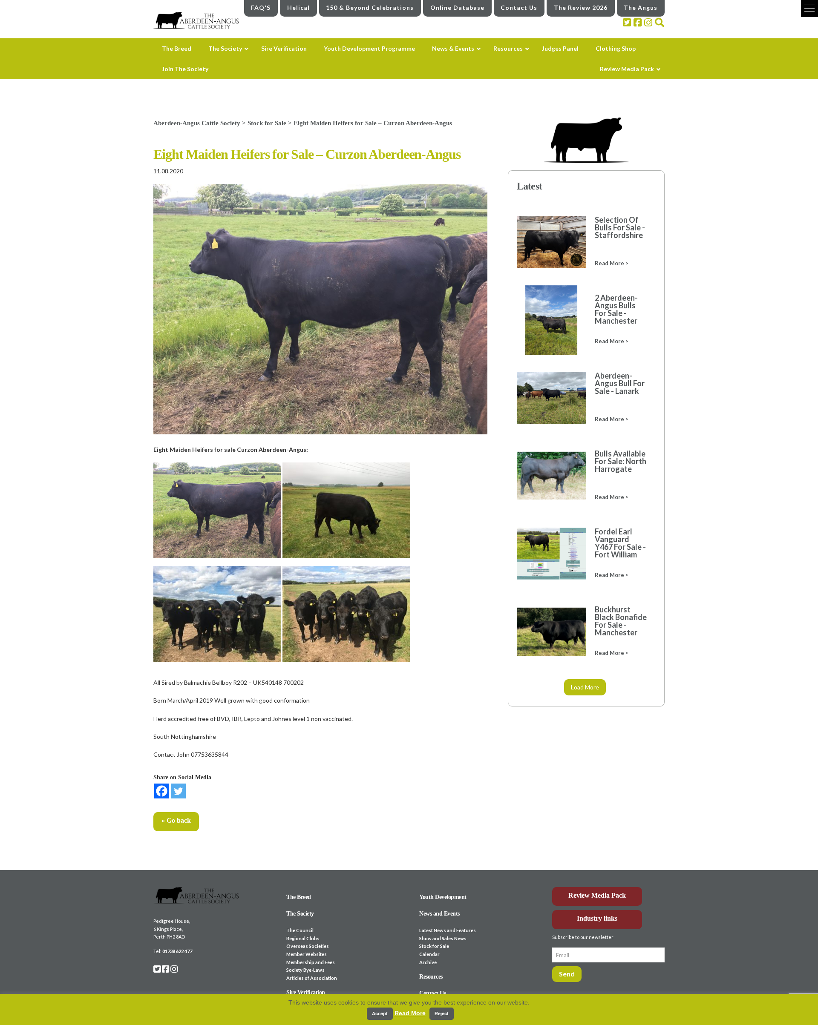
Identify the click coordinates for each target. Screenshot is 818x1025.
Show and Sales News (443, 938)
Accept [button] (380, 1013)
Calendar (429, 954)
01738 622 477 (177, 951)
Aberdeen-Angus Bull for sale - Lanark (620, 383)
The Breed (298, 897)
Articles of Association (311, 978)
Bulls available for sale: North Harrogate (620, 461)
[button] (809, 8)
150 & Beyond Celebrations (370, 7)
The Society (300, 913)
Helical (298, 7)
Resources (431, 976)
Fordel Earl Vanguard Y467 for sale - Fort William (620, 543)
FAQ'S (261, 7)
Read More (410, 1013)
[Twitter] (178, 791)
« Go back (176, 820)
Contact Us (519, 7)
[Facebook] (161, 791)
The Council (300, 930)
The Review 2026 (581, 7)
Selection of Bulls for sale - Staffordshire (620, 227)
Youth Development (443, 897)
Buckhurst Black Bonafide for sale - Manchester (621, 621)
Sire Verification (305, 992)
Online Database (457, 7)
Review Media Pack (597, 895)
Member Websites (306, 954)
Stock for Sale (434, 946)
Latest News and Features (447, 930)
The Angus (640, 7)
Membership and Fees (310, 962)
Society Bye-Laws (305, 970)
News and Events (439, 913)
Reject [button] (442, 1013)
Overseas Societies (307, 946)
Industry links (597, 918)
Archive (428, 962)
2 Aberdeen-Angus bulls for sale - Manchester (616, 309)
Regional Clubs (303, 938)
